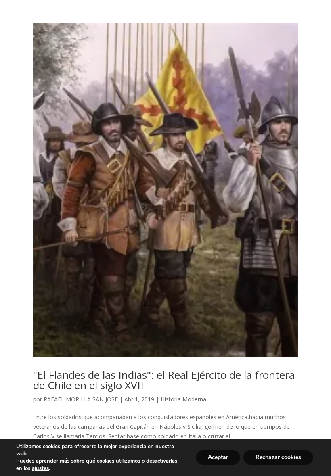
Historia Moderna (183, 399)
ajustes (40, 468)
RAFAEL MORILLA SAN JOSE (81, 399)
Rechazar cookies (278, 457)
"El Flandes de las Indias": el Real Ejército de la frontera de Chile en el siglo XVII (164, 379)
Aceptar (218, 457)
